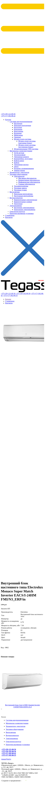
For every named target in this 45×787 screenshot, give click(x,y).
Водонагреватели (16, 198)
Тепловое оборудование (18, 174)
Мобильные (18, 135)
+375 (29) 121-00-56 (8, 114)
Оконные (17, 137)
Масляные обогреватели (27, 178)
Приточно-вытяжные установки (22, 213)
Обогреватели (19, 176)
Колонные (18, 133)
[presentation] (1, 709)
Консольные (18, 131)
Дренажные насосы (21, 164)
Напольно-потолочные (22, 125)
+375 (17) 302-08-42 (8, 116)
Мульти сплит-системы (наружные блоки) (27, 142)
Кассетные (18, 127)
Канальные (18, 129)
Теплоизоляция (19, 155)
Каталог (8, 120)
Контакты (9, 217)
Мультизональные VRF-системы (26, 149)
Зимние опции (19, 170)
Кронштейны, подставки (23, 159)
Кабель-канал (19, 161)
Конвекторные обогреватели (29, 180)
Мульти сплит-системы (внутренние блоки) (27, 146)
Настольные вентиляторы (23, 196)
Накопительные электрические (25, 200)
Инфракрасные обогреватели (29, 182)
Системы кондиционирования (21, 121)
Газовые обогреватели (26, 184)
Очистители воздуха (17, 211)
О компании (9, 215)
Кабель (16, 163)
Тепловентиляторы (21, 186)
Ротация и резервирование (24, 168)
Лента (16, 166)
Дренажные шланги (21, 157)
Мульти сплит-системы (22, 139)
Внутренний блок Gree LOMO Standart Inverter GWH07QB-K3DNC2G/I (22, 706)
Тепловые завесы (20, 188)
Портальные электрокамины (24, 209)
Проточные (18, 204)
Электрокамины (16, 206)
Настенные (18, 123)
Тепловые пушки (20, 190)
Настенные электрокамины (24, 208)
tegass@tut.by (6, 759)
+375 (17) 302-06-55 (10, 295)
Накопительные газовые (23, 202)
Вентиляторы (15, 192)
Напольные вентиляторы (23, 194)
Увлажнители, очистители (19, 172)
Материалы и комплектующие (21, 151)
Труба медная (19, 153)
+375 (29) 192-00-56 (23, 293)
